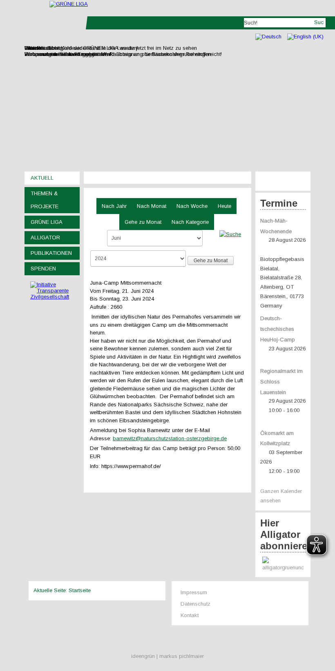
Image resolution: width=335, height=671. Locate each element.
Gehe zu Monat (143, 222)
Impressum (194, 592)
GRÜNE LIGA (47, 222)
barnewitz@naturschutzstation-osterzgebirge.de (170, 438)
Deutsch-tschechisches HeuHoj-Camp (277, 329)
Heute (224, 206)
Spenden (43, 268)
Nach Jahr (114, 206)
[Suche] (230, 234)
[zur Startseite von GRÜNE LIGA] (68, 4)
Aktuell (42, 178)
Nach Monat (151, 206)
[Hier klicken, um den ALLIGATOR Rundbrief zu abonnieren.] (283, 565)
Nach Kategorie (190, 222)
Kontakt (190, 615)
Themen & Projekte (44, 200)
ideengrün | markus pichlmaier (167, 656)
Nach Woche (192, 206)
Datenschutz (195, 604)
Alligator (45, 237)
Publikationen (51, 253)
